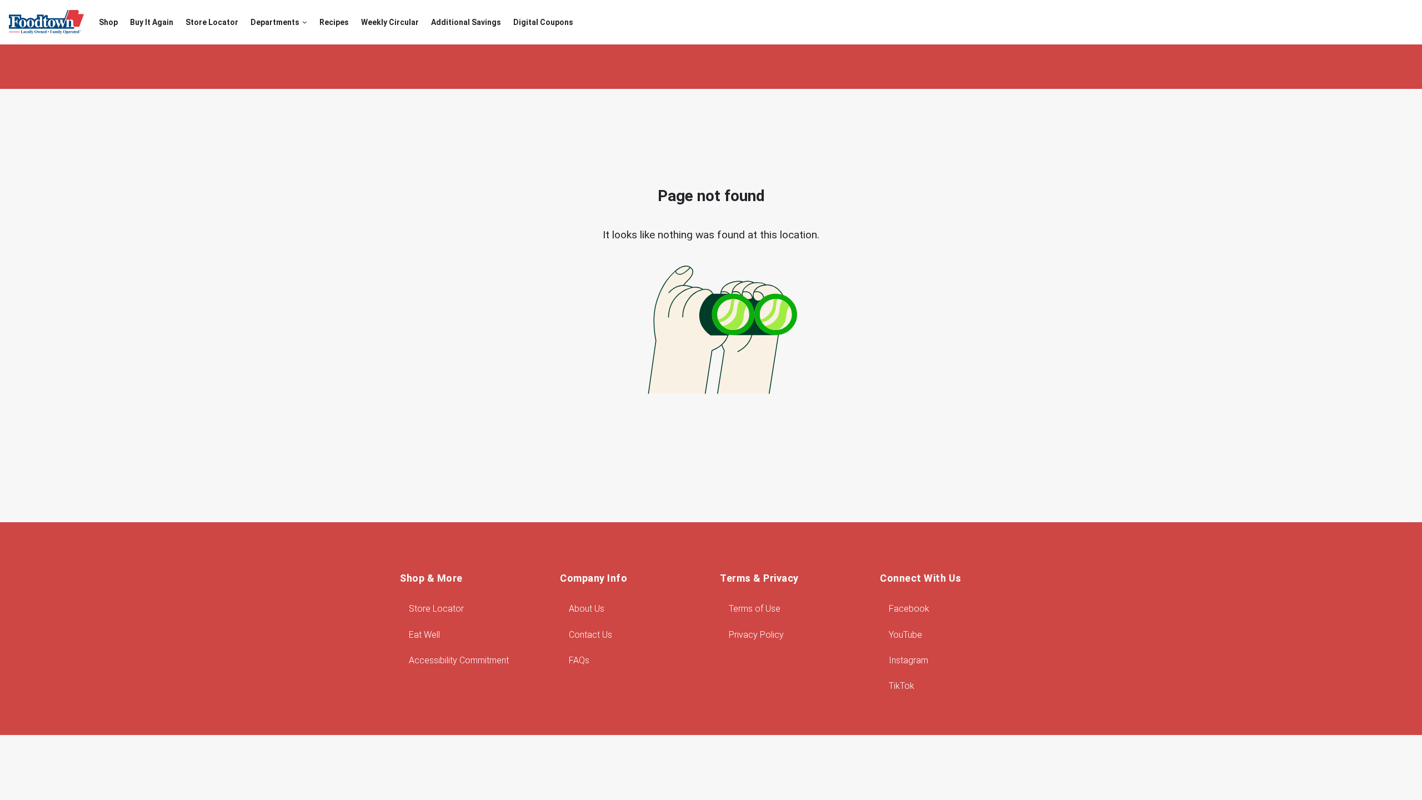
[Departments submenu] (304, 22)
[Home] (46, 22)
